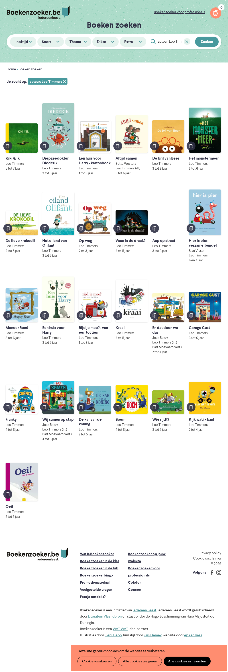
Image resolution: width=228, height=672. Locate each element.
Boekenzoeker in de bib (99, 568)
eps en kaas (193, 635)
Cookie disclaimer (207, 558)
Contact (134, 589)
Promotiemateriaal (95, 582)
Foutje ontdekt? (93, 596)
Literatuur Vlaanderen (105, 616)
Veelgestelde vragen (96, 589)
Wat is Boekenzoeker (97, 553)
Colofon (135, 582)
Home (11, 69)
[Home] (37, 554)
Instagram (217, 572)
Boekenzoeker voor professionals (179, 12)
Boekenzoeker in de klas (99, 561)
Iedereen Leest (144, 610)
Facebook (210, 572)
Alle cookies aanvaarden (187, 661)
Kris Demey (152, 635)
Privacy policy (210, 553)
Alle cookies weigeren (140, 661)
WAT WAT (120, 628)
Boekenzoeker (38, 12)
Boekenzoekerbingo (96, 575)
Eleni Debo (113, 635)
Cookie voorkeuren (97, 661)
